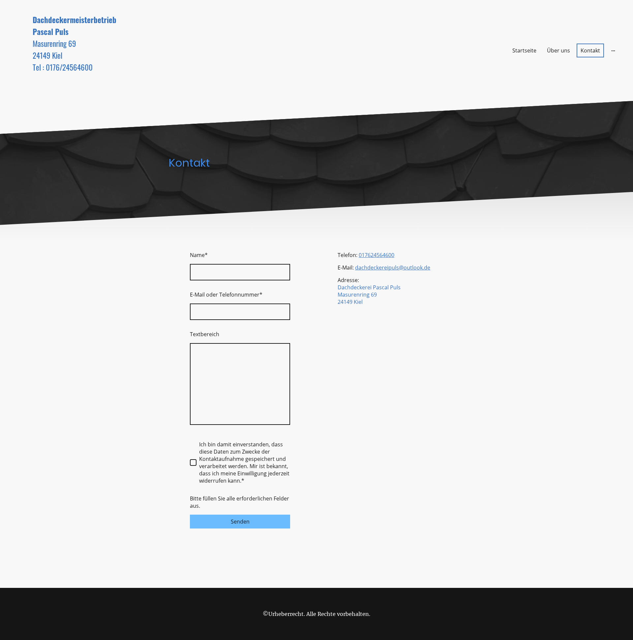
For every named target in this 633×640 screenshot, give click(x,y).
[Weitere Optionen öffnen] (613, 50)
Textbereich (204, 334)
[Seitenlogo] (109, 91)
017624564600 (376, 255)
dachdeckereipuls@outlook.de (392, 267)
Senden (240, 521)
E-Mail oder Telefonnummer (226, 294)
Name (199, 255)
